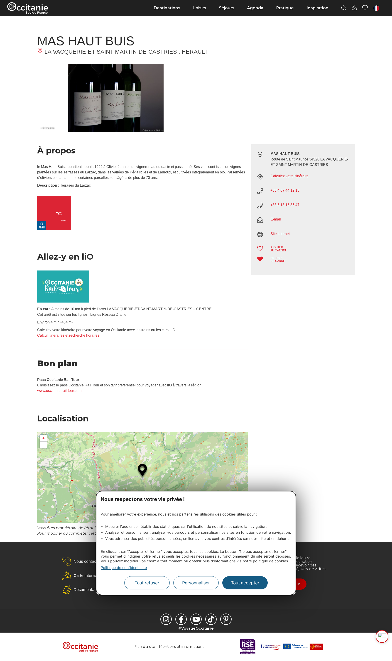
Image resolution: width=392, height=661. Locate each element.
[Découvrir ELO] (382, 636)
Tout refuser (147, 583)
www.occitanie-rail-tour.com (59, 391)
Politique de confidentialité (124, 567)
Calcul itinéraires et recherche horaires (68, 335)
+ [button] (43, 438)
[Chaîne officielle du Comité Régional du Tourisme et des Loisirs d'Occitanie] (196, 619)
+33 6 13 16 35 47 (284, 205)
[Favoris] (365, 8)
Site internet (280, 234)
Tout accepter (245, 583)
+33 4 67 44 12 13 (284, 190)
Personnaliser (196, 583)
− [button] (43, 445)
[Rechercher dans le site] (343, 8)
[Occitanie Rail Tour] (63, 301)
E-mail (275, 219)
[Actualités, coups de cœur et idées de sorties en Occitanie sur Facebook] (181, 619)
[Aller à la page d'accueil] (27, 8)
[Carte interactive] (354, 8)
